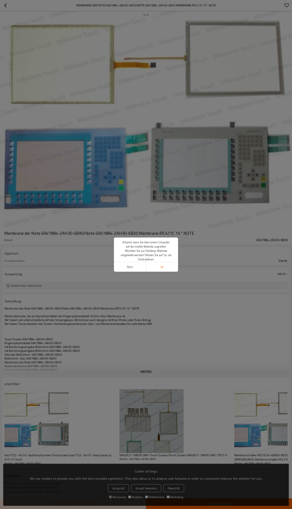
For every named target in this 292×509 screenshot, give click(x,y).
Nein (130, 266)
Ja (162, 266)
